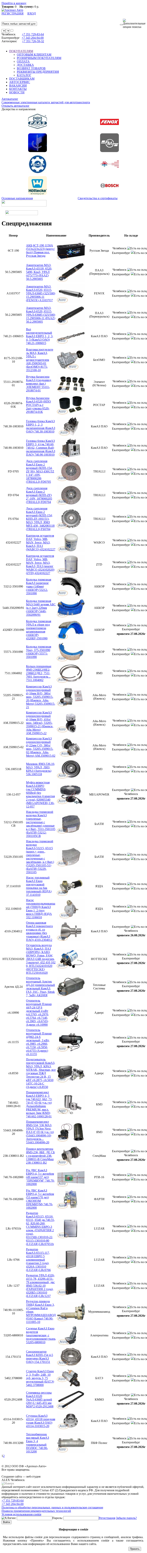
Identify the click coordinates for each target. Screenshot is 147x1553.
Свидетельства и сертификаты (98, 198)
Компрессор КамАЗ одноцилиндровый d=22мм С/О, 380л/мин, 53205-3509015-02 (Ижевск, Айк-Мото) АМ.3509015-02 (40, 747)
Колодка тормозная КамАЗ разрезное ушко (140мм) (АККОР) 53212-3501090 (38, 586)
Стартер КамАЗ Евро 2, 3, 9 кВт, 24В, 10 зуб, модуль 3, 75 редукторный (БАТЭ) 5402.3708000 (40, 1378)
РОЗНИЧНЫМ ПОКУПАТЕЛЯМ (39, 58)
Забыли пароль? (126, 1518)
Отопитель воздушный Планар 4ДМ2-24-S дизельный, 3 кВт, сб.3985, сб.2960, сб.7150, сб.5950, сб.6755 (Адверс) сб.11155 (39, 1042)
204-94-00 (33, 37)
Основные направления (17, 198)
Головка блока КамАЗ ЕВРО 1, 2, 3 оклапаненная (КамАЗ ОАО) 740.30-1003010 (40, 426)
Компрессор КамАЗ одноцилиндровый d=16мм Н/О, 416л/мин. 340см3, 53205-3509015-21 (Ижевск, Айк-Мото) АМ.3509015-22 (39, 723)
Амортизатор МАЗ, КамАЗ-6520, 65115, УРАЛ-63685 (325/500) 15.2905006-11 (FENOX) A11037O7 (40, 293)
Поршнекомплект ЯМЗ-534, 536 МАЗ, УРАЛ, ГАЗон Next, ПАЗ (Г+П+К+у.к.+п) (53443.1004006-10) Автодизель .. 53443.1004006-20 (40, 1132)
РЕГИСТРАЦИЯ (13, 13)
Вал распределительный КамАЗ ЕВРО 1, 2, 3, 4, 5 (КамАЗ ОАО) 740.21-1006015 (39, 336)
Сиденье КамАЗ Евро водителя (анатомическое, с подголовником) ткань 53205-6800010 (41, 1335)
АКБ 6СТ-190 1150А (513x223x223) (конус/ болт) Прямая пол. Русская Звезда (40, 250)
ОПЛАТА (23, 61)
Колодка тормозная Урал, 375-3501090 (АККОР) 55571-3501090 (38, 652)
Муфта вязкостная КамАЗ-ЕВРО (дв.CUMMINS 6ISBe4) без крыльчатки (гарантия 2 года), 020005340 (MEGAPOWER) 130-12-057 (40, 794)
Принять (135, 1548)
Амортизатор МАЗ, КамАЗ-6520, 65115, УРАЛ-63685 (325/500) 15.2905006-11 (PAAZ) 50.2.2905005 (40, 314)
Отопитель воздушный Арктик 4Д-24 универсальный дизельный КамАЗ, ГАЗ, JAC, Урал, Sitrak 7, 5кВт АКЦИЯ (40, 986)
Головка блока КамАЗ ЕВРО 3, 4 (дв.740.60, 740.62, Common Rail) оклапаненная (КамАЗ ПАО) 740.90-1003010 (40, 447)
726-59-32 (33, 41)
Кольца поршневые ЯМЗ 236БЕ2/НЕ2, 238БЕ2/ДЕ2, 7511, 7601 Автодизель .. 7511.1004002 (38, 673)
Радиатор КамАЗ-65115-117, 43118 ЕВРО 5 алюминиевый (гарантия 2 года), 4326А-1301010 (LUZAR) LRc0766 (38, 1260)
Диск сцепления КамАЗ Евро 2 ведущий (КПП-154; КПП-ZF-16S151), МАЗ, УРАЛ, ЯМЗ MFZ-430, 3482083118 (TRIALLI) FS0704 (40, 519)
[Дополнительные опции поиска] (134, 24)
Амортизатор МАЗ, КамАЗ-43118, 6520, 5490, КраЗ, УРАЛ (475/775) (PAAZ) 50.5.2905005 (39, 271)
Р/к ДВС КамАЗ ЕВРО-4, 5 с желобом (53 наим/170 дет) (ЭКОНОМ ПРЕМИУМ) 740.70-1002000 (40, 1199)
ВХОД (31, 13)
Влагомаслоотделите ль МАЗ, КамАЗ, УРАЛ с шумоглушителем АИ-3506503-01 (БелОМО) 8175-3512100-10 (39, 360)
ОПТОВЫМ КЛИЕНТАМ (34, 54)
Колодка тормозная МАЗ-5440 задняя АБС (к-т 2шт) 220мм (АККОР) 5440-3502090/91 (41, 607)
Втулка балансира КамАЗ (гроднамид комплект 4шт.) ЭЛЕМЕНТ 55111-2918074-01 (38, 383)
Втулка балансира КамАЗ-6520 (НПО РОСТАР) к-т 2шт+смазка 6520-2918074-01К (38, 404)
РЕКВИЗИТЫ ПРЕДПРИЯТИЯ (38, 71)
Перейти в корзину (14, 3)
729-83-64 (33, 34)
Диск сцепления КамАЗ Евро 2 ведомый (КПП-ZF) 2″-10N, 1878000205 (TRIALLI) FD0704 (39, 495)
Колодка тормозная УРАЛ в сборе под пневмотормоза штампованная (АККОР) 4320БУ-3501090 (38, 630)
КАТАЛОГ (24, 75)
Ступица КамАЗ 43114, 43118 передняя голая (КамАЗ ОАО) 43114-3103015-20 (40, 1421)
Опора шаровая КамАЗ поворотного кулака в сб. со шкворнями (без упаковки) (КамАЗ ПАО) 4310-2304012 (39, 931)
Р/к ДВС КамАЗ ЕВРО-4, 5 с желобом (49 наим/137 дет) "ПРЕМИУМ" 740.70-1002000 (40, 1177)
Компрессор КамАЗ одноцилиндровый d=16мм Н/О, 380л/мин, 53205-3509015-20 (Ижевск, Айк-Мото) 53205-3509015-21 (40, 697)
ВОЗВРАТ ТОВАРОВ (31, 68)
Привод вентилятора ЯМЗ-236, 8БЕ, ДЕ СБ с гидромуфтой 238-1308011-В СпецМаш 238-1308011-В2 (40, 1155)
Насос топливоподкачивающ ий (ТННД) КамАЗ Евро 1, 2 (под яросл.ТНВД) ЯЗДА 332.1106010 (40, 908)
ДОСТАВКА (25, 64)
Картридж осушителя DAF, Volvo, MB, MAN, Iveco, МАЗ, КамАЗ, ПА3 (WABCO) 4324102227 (40, 542)
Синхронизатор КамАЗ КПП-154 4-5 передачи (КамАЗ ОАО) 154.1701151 (39, 1356)
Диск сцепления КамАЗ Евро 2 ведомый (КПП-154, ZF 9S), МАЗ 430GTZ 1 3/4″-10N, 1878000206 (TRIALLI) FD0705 (40, 471)
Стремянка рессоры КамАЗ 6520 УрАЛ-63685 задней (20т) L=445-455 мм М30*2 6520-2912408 (39, 1399)
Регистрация (107, 1518)
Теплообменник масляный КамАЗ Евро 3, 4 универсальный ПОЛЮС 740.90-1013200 (37, 1443)
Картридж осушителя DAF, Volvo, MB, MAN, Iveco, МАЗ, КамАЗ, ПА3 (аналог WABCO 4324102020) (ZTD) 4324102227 (40, 564)
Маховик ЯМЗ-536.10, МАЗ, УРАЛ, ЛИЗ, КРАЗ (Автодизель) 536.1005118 (40, 769)
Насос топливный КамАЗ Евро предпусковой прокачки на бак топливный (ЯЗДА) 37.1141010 (38, 886)
